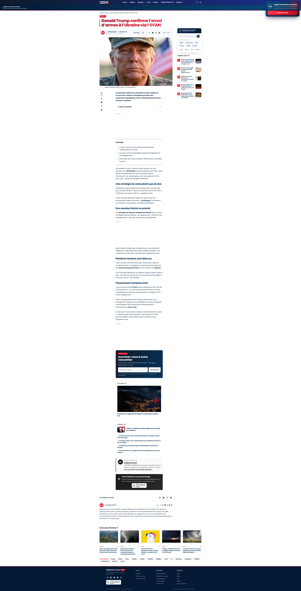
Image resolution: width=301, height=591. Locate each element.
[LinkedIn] (172, 505)
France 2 (182, 45)
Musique (114, 561)
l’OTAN (134, 287)
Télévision (178, 559)
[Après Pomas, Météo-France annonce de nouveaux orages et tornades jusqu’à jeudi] (129, 537)
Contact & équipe (140, 576)
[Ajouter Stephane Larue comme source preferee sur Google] (139, 485)
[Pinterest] (169, 505)
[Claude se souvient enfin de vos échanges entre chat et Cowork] (198, 78)
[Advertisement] (139, 126)
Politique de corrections (162, 576)
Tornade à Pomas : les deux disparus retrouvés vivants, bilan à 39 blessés (192, 550)
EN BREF (181, 42)
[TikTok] (121, 577)
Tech (192, 49)
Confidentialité (160, 581)
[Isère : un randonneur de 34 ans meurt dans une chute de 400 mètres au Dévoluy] (109, 537)
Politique (195, 45)
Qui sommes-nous (140, 578)
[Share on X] (143, 32)
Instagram (188, 559)
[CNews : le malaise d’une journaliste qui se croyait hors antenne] (121, 429)
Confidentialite (122, 375)
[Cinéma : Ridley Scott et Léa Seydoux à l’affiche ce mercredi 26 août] (198, 86)
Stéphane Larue (112, 31)
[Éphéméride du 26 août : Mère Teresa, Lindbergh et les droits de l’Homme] (198, 94)
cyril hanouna (189, 42)
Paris (127, 559)
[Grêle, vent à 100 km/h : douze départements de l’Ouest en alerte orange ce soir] (198, 61)
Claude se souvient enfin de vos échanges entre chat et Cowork (187, 79)
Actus (102, 16)
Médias (134, 559)
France (113, 559)
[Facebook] (162, 505)
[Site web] (160, 505)
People (186, 49)
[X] (107, 577)
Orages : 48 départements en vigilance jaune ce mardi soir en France (171, 550)
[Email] (152, 32)
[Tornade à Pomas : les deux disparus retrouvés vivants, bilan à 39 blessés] (192, 537)
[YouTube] (165, 505)
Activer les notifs (282, 13)
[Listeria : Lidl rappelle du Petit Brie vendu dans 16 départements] (198, 69)
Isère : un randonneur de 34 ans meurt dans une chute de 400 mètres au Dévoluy (108, 550)
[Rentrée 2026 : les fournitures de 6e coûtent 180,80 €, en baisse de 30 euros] (150, 537)
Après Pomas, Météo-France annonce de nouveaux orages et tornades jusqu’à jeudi (127, 551)
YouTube (150, 559)
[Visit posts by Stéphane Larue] (103, 32)
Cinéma (197, 49)
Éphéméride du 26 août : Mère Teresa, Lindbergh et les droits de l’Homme (187, 95)
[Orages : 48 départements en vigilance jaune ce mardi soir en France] (171, 537)
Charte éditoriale (160, 573)
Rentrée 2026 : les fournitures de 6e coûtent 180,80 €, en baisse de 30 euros (149, 551)
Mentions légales (160, 578)
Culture (188, 45)
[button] (197, 2)
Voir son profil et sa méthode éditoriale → (138, 469)
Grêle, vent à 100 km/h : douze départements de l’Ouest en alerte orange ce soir (187, 62)
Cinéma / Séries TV (182, 583)
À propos (138, 573)
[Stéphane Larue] (104, 2)
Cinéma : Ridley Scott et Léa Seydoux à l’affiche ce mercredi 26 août (187, 87)
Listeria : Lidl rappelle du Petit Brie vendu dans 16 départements (187, 70)
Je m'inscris (154, 370)
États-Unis (132, 307)
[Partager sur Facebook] (146, 32)
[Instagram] (167, 505)
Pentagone (146, 200)
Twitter (142, 559)
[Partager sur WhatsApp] (149, 32)
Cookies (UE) (159, 583)
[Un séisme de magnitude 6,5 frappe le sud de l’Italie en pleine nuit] (139, 399)
